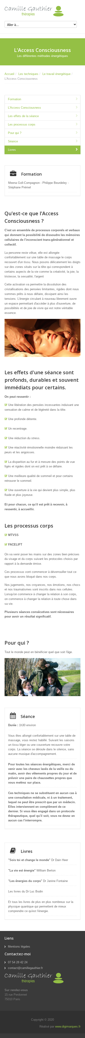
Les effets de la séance (23, 116)
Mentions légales (19, 946)
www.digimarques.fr (67, 1026)
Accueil (9, 74)
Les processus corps (21, 124)
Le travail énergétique (56, 74)
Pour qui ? (14, 133)
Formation (14, 99)
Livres (12, 149)
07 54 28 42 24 (17, 962)
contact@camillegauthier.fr (25, 968)
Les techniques (28, 74)
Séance (13, 141)
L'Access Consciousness (24, 107)
